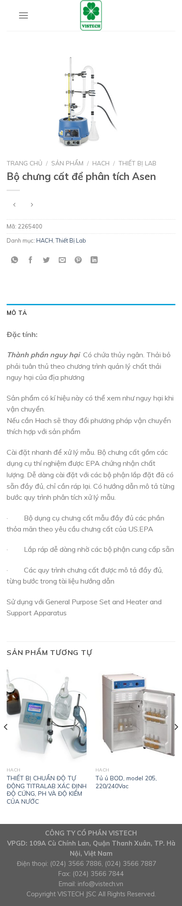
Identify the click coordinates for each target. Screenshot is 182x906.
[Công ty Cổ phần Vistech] (91, 15)
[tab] (91, 313)
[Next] (175, 744)
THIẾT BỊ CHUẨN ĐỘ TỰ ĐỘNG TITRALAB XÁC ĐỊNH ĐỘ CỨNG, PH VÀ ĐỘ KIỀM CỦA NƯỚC (47, 789)
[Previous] (6, 744)
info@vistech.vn (100, 884)
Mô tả (17, 312)
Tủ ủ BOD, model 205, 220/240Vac (126, 782)
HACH (101, 163)
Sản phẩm (67, 163)
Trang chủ (24, 163)
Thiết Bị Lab (137, 163)
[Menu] (23, 15)
